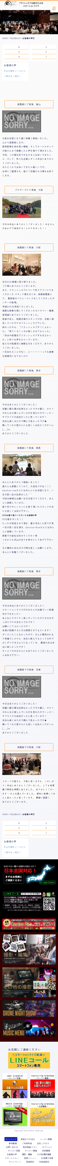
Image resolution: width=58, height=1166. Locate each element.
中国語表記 (44, 1161)
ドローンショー (12, 1158)
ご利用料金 (27, 1143)
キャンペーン (15, 1161)
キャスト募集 (31, 1150)
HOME (5, 38)
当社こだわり (43, 1143)
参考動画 (13, 1143)
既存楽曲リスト (30, 1147)
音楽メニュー (30, 1158)
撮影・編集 (27, 1154)
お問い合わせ (12, 1147)
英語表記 (30, 1161)
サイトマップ (10, 1139)
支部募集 (46, 1150)
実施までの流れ (28, 1139)
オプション (47, 1147)
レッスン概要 (46, 1139)
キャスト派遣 (14, 1150)
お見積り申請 (47, 1158)
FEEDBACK (15, 38)
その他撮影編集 (44, 1154)
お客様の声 (12, 1154)
